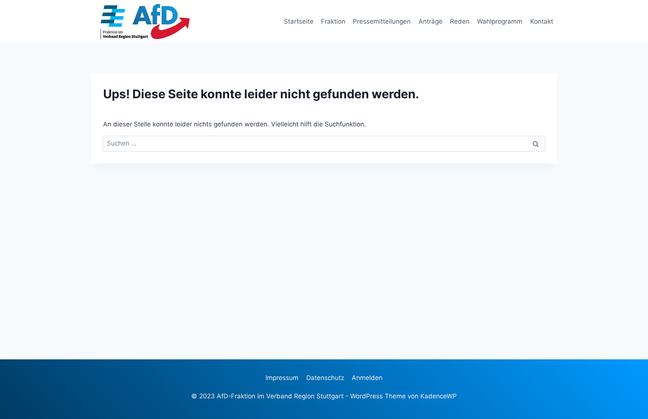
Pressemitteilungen (382, 21)
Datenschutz (325, 377)
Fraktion (333, 21)
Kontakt (541, 21)
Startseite (299, 21)
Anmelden (367, 377)
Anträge (430, 21)
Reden (460, 21)
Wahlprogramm (499, 21)
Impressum (282, 377)
